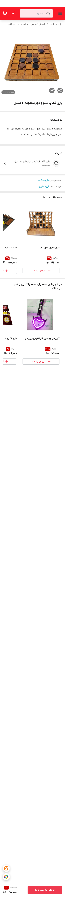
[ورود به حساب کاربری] (14, 13)
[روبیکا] (6, 876)
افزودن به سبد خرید (45, 890)
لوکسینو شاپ (56, 24)
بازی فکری (11, 24)
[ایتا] (6, 868)
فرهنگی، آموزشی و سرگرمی (33, 24)
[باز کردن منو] (59, 13)
